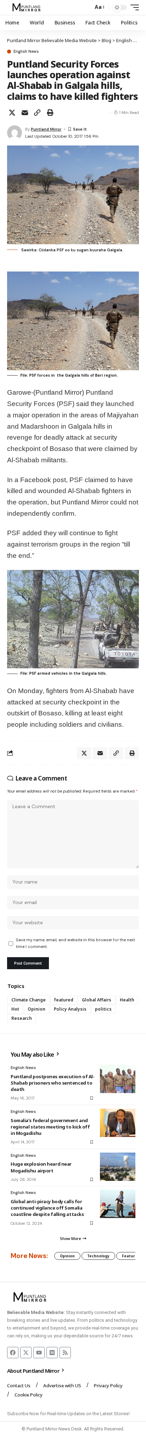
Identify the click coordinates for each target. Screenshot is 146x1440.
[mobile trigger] (133, 7)
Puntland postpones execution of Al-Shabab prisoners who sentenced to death (52, 1082)
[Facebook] (12, 1352)
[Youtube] (39, 1352)
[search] (86, 7)
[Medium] (52, 1352)
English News (26, 51)
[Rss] (65, 1352)
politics (103, 1009)
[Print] (50, 112)
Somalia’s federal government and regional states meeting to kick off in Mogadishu (50, 1126)
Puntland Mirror (46, 129)
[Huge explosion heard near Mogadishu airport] (117, 1167)
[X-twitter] (26, 1352)
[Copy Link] (37, 112)
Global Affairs (96, 1000)
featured (63, 1000)
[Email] (25, 112)
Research (21, 1018)
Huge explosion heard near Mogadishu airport (41, 1167)
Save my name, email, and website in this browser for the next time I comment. (75, 943)
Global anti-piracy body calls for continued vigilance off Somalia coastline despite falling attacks (47, 1207)
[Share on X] (12, 112)
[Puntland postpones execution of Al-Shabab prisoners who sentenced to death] (117, 1079)
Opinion (36, 1009)
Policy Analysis (70, 1009)
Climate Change (28, 1000)
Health (127, 1000)
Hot (15, 1009)
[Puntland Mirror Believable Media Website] (27, 7)
